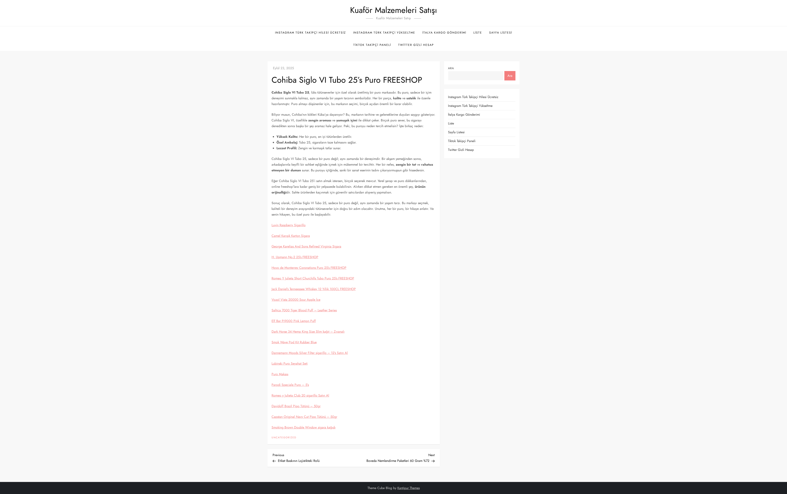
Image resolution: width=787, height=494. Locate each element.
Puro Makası (280, 374)
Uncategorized (284, 437)
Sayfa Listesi (500, 33)
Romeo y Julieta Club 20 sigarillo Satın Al (300, 395)
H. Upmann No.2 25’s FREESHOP (295, 257)
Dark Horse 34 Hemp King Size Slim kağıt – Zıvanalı (308, 331)
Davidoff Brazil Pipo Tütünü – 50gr (296, 406)
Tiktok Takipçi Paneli (372, 45)
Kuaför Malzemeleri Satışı (393, 10)
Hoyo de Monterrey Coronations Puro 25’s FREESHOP (309, 267)
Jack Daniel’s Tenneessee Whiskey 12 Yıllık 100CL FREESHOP (314, 289)
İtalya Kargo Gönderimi (444, 33)
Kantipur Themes (408, 488)
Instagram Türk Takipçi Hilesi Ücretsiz (310, 33)
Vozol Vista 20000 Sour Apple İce (296, 299)
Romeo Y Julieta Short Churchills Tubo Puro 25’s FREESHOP (313, 278)
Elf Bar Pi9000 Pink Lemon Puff (294, 321)
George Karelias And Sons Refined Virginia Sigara (306, 246)
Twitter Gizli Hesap (416, 45)
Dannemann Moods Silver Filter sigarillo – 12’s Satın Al (310, 352)
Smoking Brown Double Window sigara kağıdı (303, 427)
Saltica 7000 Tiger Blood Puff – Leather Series (304, 310)
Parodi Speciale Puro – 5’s (290, 384)
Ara (451, 68)
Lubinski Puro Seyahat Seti (290, 363)
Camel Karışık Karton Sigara (291, 235)
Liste (477, 33)
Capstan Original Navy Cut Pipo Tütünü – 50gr (304, 416)
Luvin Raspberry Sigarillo (289, 225)
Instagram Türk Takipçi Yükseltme (384, 33)
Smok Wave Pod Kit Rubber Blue (294, 342)
